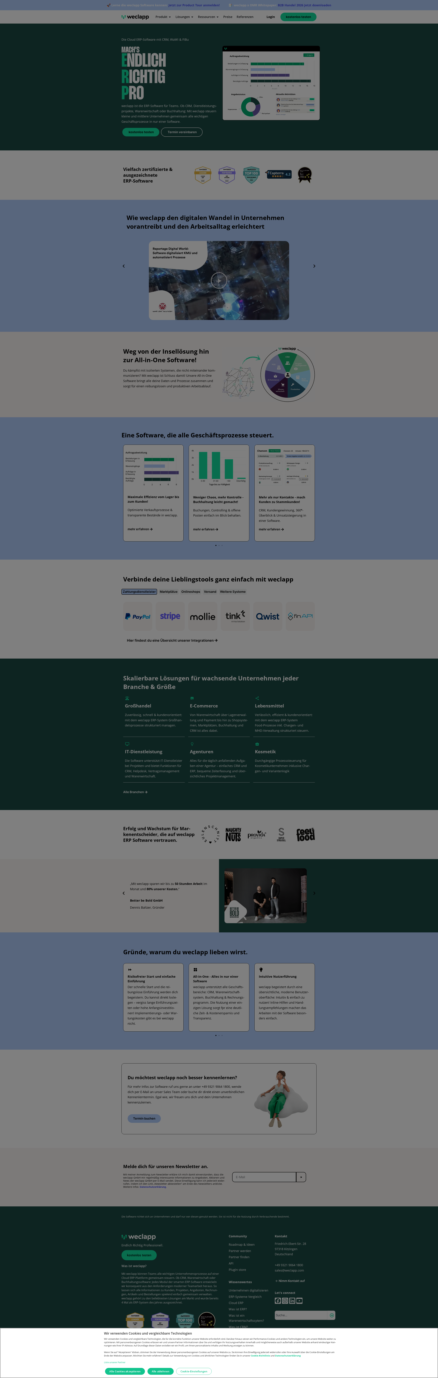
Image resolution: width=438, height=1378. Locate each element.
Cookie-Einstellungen (194, 1371)
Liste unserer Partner (114, 1362)
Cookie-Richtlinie (260, 1355)
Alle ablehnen (160, 1371)
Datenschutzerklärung (288, 1355)
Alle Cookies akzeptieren (125, 1371)
